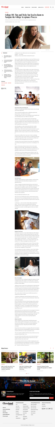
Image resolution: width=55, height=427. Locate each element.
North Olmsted (25, 409)
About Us (4, 407)
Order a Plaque (5, 412)
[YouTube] (52, 408)
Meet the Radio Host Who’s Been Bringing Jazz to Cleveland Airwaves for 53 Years (8, 66)
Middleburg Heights (26, 407)
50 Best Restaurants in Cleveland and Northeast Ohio (8, 71)
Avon (16, 404)
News (22, 7)
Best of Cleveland (34, 404)
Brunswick (17, 413)
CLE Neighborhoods (19, 414)
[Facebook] (44, 408)
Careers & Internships (6, 409)
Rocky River (25, 413)
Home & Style (40, 7)
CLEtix (32, 414)
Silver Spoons (33, 413)
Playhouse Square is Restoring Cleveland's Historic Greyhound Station (7, 76)
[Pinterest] (49, 408)
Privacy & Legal (5, 416)
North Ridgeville (25, 411)
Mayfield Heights (25, 406)
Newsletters (44, 406)
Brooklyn (17, 411)
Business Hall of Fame (34, 409)
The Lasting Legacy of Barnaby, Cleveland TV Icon (8, 56)
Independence (18, 418)
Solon (24, 414)
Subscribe (43, 404)
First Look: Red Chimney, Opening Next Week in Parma (8, 61)
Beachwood (18, 407)
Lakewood (24, 404)
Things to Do (27, 7)
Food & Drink (34, 7)
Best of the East (33, 406)
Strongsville (25, 416)
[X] (46, 408)
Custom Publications (6, 414)
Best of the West (33, 407)
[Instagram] (48, 408)
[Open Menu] (53, 7)
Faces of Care (33, 411)
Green (17, 416)
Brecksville (17, 409)
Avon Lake (17, 406)
